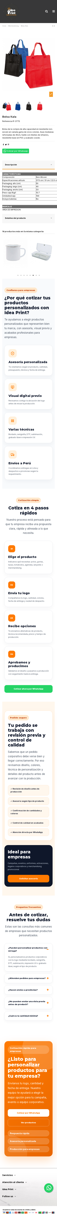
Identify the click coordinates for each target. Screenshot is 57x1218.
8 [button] (39, 275)
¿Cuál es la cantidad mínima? (23, 1016)
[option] (28, 64)
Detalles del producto (15, 218)
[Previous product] (53, 25)
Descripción (11, 165)
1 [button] (17, 275)
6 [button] (33, 275)
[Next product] (54, 25)
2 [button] (20, 275)
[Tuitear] (6, 144)
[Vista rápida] (15, 267)
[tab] (28, 165)
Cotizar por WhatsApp (28, 1113)
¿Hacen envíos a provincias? (23, 990)
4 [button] (27, 275)
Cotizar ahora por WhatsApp (28, 689)
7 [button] (36, 275)
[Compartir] (3, 144)
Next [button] (52, 254)
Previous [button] (4, 254)
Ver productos (28, 1122)
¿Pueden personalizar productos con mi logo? (27, 949)
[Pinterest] (8, 144)
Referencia (7, 121)
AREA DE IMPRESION (11, 210)
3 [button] (24, 275)
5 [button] (30, 275)
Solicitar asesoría (28, 878)
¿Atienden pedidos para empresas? (27, 978)
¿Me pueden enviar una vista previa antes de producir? (26, 1003)
